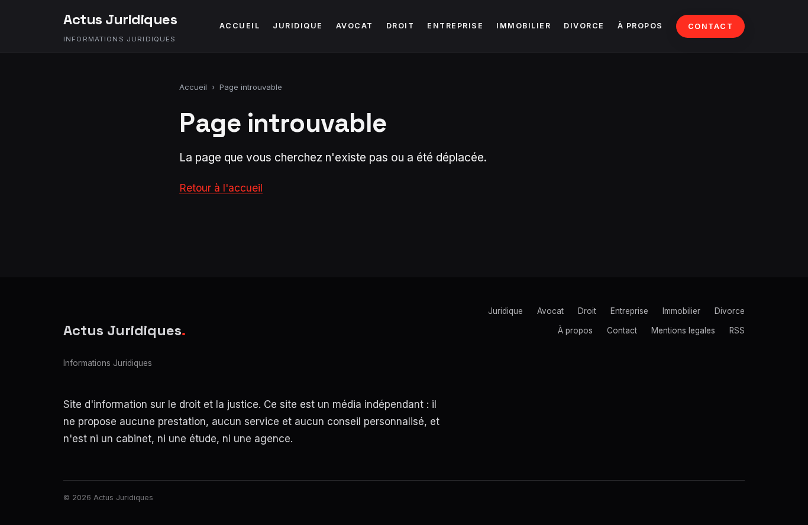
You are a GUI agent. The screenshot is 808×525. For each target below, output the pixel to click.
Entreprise (455, 25)
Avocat (354, 25)
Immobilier (523, 25)
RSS (737, 330)
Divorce (584, 25)
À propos (640, 25)
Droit (400, 25)
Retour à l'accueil (221, 188)
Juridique (298, 25)
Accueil (239, 25)
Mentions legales (683, 330)
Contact (710, 26)
